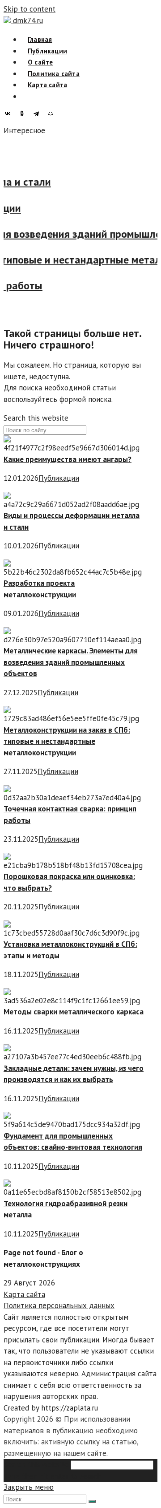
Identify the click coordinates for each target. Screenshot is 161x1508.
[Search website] (27, 96)
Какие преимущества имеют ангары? (67, 459)
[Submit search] (92, 1501)
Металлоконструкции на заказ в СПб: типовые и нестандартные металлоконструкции (67, 741)
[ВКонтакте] (10, 113)
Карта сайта (24, 1294)
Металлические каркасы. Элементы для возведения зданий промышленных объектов (71, 662)
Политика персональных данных (59, 1305)
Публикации (58, 478)
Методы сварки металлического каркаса (74, 1012)
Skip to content (29, 9)
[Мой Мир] (53, 113)
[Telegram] (38, 113)
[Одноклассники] (24, 113)
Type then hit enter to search (52, 1476)
